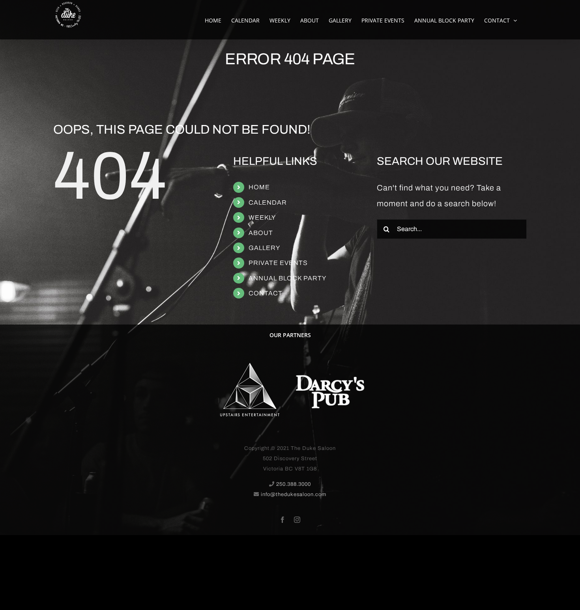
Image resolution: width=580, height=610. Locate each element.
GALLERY (264, 247)
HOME (259, 187)
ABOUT (261, 232)
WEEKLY (262, 217)
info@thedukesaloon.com (293, 494)
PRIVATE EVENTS (278, 262)
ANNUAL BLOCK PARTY (287, 278)
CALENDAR (268, 202)
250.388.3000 (293, 484)
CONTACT (266, 293)
